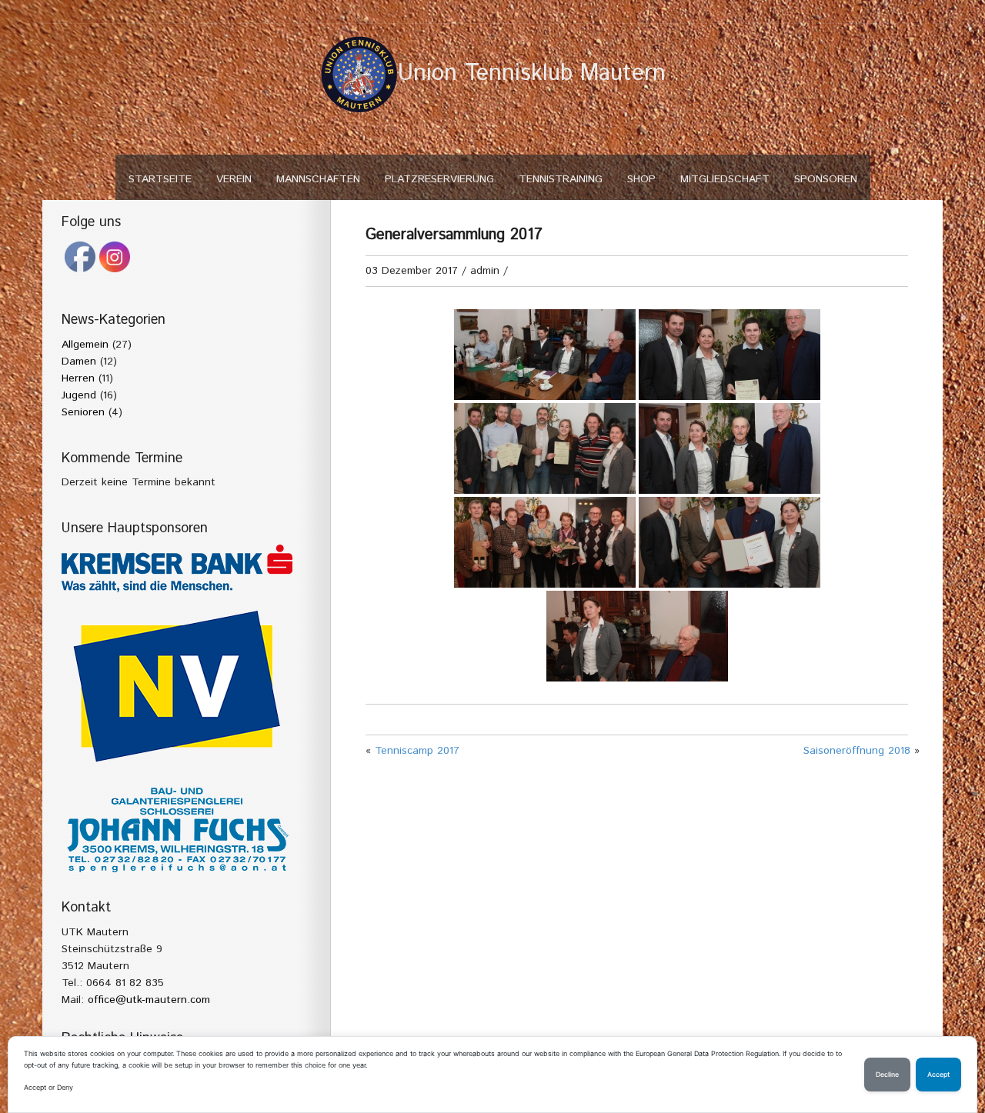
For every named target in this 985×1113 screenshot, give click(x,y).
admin (484, 270)
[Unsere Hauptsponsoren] (177, 568)
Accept (938, 1074)
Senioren (83, 412)
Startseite (160, 179)
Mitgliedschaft (725, 179)
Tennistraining (561, 179)
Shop (641, 179)
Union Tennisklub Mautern (532, 73)
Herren (78, 378)
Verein (234, 179)
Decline (887, 1074)
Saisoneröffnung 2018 (856, 750)
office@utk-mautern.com (149, 1000)
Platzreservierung (439, 179)
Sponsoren (825, 179)
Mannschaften (318, 179)
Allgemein (85, 344)
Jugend (79, 395)
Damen (79, 361)
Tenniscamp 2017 (417, 750)
